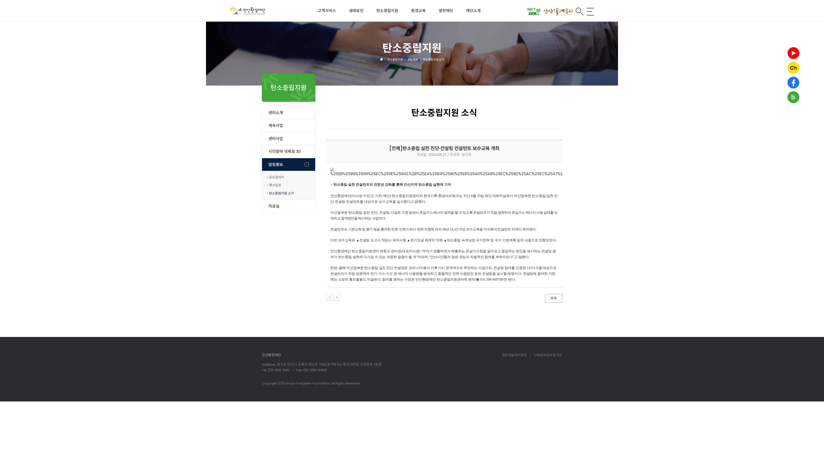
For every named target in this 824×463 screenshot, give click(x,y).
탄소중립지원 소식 (281, 193)
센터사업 (275, 138)
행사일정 (275, 185)
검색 (579, 11)
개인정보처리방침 (514, 355)
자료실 (273, 206)
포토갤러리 (276, 177)
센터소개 (275, 112)
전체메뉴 (590, 11)
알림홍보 (275, 164)
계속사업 (275, 125)
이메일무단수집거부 (547, 355)
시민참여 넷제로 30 (284, 151)
